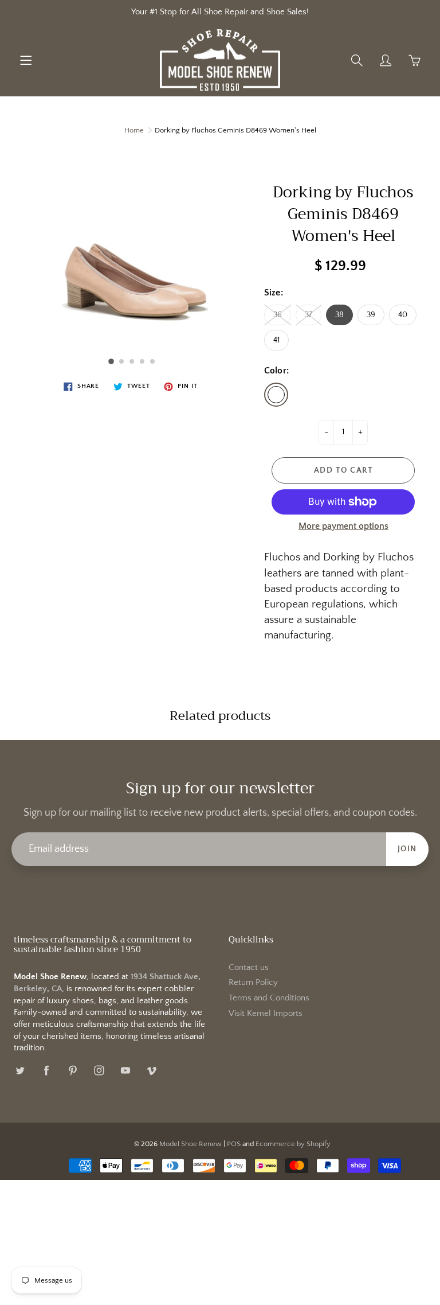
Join (407, 849)
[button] (111, 361)
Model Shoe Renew (190, 1144)
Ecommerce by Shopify (293, 1144)
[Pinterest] (72, 1070)
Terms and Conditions (269, 998)
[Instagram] (99, 1070)
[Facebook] (46, 1070)
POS (234, 1144)
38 (339, 315)
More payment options (343, 526)
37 (308, 315)
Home (134, 130)
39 (371, 315)
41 (276, 340)
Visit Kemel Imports (265, 1013)
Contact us (249, 967)
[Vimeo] (152, 1070)
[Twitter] (20, 1070)
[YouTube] (125, 1070)
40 (402, 315)
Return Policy (253, 982)
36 (277, 315)
